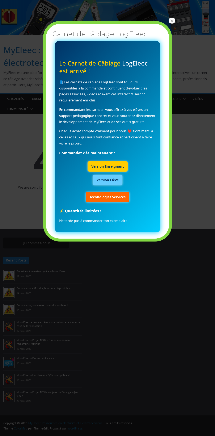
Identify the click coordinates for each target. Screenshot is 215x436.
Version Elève (108, 180)
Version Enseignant (107, 166)
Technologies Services (107, 197)
